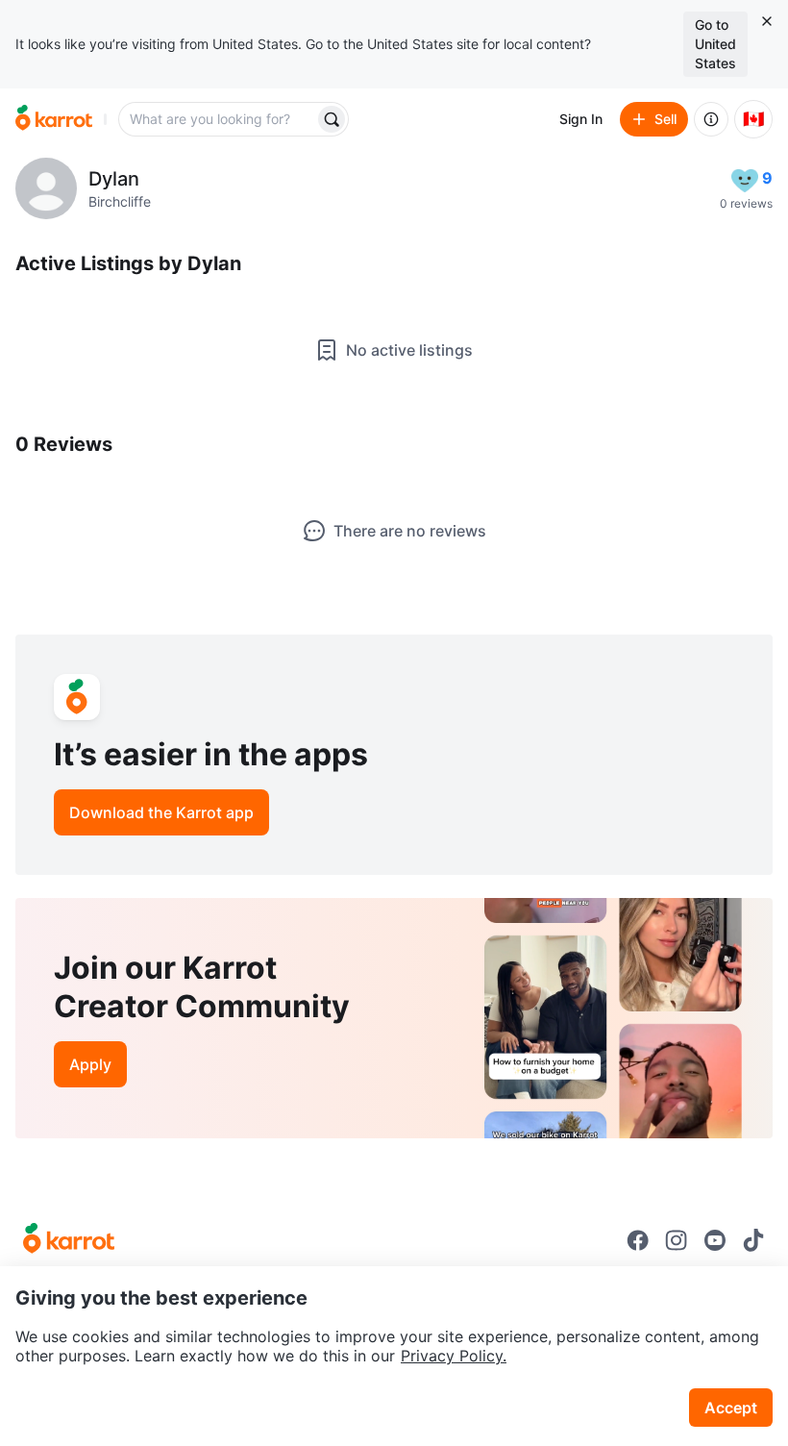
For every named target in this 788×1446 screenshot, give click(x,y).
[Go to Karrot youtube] (714, 1240)
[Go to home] (53, 119)
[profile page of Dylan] (46, 188)
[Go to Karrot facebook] (638, 1240)
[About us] (711, 119)
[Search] (331, 119)
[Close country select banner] (766, 21)
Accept (730, 1407)
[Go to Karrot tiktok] (753, 1240)
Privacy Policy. (453, 1355)
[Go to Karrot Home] (68, 1240)
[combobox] (218, 119)
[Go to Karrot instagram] (676, 1240)
